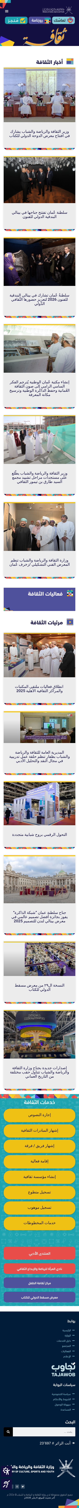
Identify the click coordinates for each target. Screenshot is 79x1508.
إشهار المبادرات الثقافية (39, 1130)
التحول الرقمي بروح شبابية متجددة (39, 834)
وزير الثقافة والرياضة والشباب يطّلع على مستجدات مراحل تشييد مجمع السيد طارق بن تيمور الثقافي (39, 477)
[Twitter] (23, 1487)
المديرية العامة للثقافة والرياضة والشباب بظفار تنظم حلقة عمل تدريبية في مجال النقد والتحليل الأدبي (39, 756)
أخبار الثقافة (49, 61)
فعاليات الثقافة (45, 593)
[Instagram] (17, 1487)
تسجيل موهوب (39, 1207)
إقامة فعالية (39, 1161)
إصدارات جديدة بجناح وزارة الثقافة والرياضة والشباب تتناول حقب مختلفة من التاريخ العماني (39, 1072)
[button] (6, 11)
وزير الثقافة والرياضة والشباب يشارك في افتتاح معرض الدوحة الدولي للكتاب (39, 133)
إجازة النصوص (39, 1115)
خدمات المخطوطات (40, 1223)
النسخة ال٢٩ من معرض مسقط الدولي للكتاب (39, 987)
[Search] (8, 1431)
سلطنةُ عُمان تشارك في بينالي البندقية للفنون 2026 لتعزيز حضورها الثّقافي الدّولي (39, 299)
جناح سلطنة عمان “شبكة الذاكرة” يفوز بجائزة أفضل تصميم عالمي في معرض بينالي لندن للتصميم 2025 (39, 916)
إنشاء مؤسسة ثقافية (39, 1176)
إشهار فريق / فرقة (39, 1146)
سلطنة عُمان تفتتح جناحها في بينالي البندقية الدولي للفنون (39, 214)
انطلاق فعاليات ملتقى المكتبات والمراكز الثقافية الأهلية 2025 (39, 688)
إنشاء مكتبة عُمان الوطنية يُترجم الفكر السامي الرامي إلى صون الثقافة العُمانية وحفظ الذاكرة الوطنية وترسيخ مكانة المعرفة (39, 388)
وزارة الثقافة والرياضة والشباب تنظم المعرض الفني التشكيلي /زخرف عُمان (39, 562)
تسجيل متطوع (39, 1192)
